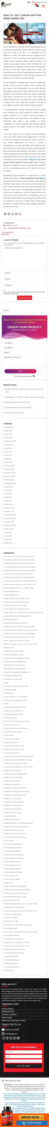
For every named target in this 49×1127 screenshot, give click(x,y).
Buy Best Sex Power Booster (15, 665)
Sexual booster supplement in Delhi (17, 942)
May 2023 (8, 431)
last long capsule (10, 718)
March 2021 (9, 504)
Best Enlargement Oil (12, 591)
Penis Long (9, 883)
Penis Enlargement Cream (26, 1097)
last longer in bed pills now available (17, 721)
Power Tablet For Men (12, 900)
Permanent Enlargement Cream (15, 897)
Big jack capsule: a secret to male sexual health (21, 644)
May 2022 (8, 455)
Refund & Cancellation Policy (14, 1020)
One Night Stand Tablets (13, 848)
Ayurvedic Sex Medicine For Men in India (18, 574)
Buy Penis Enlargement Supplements (17, 672)
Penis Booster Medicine (13, 851)
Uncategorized (8, 223)
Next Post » (6, 234)
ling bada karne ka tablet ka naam (16, 728)
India (6, 704)
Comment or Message (12, 357)
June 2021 (8, 494)
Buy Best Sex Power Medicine (15, 669)
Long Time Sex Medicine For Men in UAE (19, 767)
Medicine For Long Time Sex (14, 802)
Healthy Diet (9, 693)
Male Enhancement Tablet (13, 777)
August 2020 (9, 529)
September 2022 (10, 441)
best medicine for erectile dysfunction (17, 609)
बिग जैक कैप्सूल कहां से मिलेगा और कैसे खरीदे (17, 402)
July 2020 (8, 532)
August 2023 (9, 427)
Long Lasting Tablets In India (14, 749)
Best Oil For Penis (11, 619)
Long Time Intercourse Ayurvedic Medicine (19, 756)
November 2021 (10, 476)
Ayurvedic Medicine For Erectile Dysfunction (20, 563)
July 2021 (8, 490)
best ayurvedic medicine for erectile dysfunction (21, 581)
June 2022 (8, 452)
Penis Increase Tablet (12, 879)
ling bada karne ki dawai (27, 1104)
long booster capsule (12, 739)
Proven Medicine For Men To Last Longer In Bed (21, 904)
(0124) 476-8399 (12, 1030)
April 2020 (8, 543)
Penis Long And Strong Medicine (16, 886)
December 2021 (10, 473)
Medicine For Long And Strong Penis (17, 791)
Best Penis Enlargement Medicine (16, 623)
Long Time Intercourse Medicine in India (18, 760)
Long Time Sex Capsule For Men (16, 763)
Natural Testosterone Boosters (15, 833)
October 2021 (9, 480)
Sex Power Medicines (20, 1099)
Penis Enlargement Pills (13, 865)
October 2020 (9, 522)
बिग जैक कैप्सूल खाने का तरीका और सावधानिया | (18, 407)
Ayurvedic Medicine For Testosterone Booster (20, 567)
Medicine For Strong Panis (14, 805)
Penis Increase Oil (11, 876)
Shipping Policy (8, 1011)
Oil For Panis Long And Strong (15, 837)
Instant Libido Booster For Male (15, 707)
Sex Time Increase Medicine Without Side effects (21, 932)
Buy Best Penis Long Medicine (15, 662)
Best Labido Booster (12, 595)
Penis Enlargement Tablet (13, 872)
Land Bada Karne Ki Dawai (14, 714)
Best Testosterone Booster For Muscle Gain (19, 637)
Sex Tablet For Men (11, 921)
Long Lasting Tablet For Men (14, 746)
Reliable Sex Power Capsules (15, 907)
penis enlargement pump (13, 869)
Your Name (8, 343)
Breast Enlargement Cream (14, 654)
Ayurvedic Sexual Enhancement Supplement (20, 577)
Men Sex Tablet (10, 816)
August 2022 (9, 445)
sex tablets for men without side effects (18, 925)
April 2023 (8, 434)
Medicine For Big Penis (13, 784)
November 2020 (10, 518)
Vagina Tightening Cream (14, 1103)
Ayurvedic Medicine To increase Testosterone (20, 570)
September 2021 (10, 483)
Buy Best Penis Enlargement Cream (17, 658)
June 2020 (8, 536)
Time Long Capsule (11, 963)
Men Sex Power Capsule (13, 812)
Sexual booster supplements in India (17, 946)
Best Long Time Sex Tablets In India (17, 598)
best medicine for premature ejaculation (18, 616)
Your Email (8, 348)
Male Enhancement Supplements (16, 774)
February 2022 (10, 466)
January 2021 (9, 511)
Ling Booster (9, 735)
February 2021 (10, 508)
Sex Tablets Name (11, 928)
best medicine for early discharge (16, 605)
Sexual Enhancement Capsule (15, 949)
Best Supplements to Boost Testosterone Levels (21, 630)
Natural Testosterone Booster (14, 830)
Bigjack (43, 178)
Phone (7, 352)
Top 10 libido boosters (12, 967)
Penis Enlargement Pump (30, 1094)
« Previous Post (7, 232)
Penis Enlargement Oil (12, 862)
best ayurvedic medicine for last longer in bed (20, 584)
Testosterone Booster (12, 960)
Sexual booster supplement (14, 939)
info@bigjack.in (11, 1034)
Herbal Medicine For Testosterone (16, 697)
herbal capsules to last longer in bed (19, 228)
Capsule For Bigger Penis (13, 676)
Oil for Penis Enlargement (13, 844)
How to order (7, 1017)
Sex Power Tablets (11, 918)
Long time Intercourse (12, 753)
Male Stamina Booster (12, 781)
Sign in (34, 2)
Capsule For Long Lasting (13, 679)
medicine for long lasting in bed (15, 795)
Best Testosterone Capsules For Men (17, 640)
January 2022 (9, 469)
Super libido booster (11, 956)
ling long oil (14, 1104)
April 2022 (8, 459)
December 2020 (10, 515)
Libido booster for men (12, 725)
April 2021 (8, 501)
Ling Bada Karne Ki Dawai (13, 732)
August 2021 (9, 487)
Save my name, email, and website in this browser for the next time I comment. (24, 293)
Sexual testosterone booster (14, 953)
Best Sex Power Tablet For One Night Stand (19, 626)
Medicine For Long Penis (13, 798)
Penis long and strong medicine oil (16, 893)
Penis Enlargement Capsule (14, 855)
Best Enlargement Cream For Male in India (19, 588)
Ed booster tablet (11, 690)
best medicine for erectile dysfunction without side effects (24, 612)
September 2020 (10, 525)
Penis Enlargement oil (32, 1095)
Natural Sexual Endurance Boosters (17, 826)
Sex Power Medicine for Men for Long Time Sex (21, 911)
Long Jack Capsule (11, 742)
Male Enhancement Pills (13, 770)
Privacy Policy (7, 1009)
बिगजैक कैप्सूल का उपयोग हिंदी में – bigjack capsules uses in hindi (25, 397)
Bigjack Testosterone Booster (15, 651)
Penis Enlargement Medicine (14, 858)
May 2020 (8, 539)
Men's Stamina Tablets (12, 819)
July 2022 (8, 448)
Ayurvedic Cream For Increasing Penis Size (19, 560)
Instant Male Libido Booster (14, 711)
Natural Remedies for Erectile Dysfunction (19, 823)
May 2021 (8, 497)
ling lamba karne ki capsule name (30, 1105)
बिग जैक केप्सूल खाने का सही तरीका (15, 413)
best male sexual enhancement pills (17, 602)
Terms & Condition (9, 1014)
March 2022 (9, 462)
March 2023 (9, 438)
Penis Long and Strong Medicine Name (18, 890)
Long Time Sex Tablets (11, 1094)
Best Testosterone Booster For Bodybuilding (19, 633)
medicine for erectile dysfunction (16, 788)
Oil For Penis (9, 840)
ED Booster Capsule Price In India (16, 686)
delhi (6, 683)
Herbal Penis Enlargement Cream (16, 700)
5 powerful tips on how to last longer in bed (19, 556)
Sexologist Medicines (12, 935)
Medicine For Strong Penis (14, 809)
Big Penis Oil (9, 647)
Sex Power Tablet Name (13, 914)
